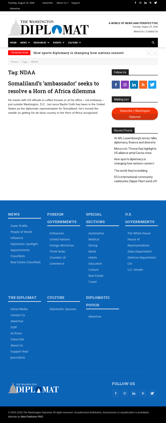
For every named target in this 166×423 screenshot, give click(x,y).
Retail (92, 251)
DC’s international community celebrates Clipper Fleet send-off (135, 179)
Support (75, 2)
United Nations (60, 239)
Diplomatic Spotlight (24, 244)
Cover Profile (19, 226)
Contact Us (152, 31)
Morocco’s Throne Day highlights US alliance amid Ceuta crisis (135, 151)
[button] (153, 43)
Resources (40, 42)
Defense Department (142, 257)
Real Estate (95, 276)
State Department (140, 251)
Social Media (19, 309)
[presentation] (148, 52)
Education (95, 263)
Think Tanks (57, 251)
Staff (14, 327)
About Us (61, 2)
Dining (92, 245)
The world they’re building (130, 170)
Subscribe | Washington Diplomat (135, 113)
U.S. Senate (135, 269)
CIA (130, 263)
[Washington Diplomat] (48, 27)
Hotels (92, 257)
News (23, 42)
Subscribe (48, 2)
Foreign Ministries (62, 245)
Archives (16, 333)
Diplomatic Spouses (63, 309)
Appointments (20, 250)
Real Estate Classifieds (26, 262)
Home (13, 42)
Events (57, 42)
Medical (93, 239)
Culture (73, 42)
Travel (92, 282)
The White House (139, 233)
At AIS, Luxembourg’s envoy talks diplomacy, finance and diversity (135, 140)
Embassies (57, 233)
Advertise (15, 8)
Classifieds (18, 256)
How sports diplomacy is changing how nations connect (78, 53)
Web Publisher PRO (32, 416)
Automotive (96, 233)
